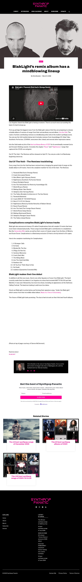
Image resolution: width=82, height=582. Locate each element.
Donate (5, 528)
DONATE (63, 11)
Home (4, 518)
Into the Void (63, 132)
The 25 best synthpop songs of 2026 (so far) (42, 522)
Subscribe (5, 526)
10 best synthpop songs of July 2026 (42, 528)
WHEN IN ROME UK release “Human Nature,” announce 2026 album (43, 537)
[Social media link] (28, 370)
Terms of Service (74, 573)
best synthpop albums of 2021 (40, 144)
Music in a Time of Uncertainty (51, 292)
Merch (4, 523)
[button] (68, 11)
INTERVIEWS (25, 11)
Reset (46, 147)
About (4, 520)
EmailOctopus (44, 404)
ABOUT (46, 11)
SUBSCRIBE (54, 11)
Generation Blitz (19, 231)
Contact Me (52, 573)
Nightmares (56, 147)
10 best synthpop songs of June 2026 (42, 558)
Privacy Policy (63, 573)
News (41, 61)
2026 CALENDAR (36, 11)
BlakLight (12, 354)
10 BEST (15, 11)
